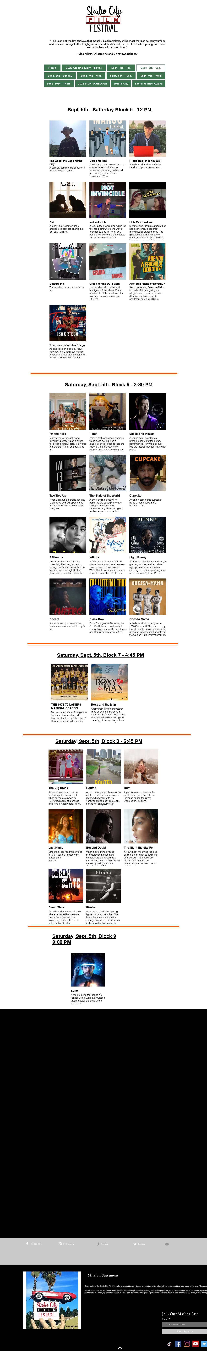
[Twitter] (135, 1244)
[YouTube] (167, 1244)
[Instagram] (60, 1244)
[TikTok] (98, 1244)
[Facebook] (27, 1244)
